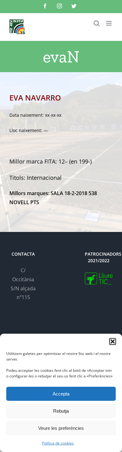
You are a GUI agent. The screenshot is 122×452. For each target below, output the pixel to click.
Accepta (61, 393)
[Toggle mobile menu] (109, 23)
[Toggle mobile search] (97, 23)
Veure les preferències (61, 428)
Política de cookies (58, 443)
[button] (112, 341)
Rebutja (61, 411)
